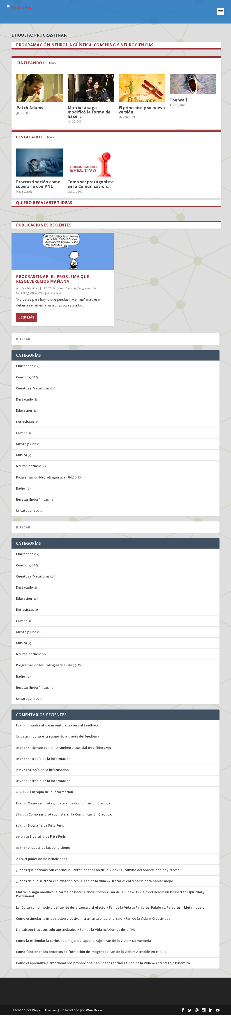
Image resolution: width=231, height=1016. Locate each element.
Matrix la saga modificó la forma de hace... (89, 112)
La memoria (141, 940)
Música (21, 455)
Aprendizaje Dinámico (172, 963)
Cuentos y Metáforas (33, 388)
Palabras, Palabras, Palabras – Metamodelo (170, 907)
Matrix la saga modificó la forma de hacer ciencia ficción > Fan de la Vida (74, 892)
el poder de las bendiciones (49, 847)
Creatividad (161, 918)
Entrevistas (25, 422)
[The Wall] (193, 84)
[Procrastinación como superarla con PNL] (39, 163)
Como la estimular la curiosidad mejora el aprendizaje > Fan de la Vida (72, 940)
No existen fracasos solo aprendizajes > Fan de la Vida (59, 929)
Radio (20, 488)
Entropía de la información (49, 759)
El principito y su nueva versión (142, 110)
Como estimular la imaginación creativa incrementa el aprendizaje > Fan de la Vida (82, 918)
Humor (21, 433)
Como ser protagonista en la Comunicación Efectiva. (69, 803)
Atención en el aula (151, 952)
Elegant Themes (44, 1010)
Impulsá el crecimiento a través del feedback (63, 725)
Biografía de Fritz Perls (46, 825)
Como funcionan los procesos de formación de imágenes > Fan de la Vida (74, 952)
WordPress (94, 1010)
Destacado (24, 399)
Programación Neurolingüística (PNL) (45, 477)
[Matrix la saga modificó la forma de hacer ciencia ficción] (91, 88)
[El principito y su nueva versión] (142, 88)
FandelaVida (29, 288)
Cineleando (25, 366)
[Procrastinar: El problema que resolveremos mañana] (63, 251)
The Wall (178, 100)
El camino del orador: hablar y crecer (150, 870)
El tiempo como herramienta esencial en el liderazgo (69, 747)
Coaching (23, 377)
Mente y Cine (26, 444)
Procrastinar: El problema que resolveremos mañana (52, 279)
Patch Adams (29, 107)
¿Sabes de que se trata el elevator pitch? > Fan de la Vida (61, 881)
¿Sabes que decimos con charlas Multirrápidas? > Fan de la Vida (66, 870)
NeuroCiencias (67, 288)
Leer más (26, 317)
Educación (24, 410)
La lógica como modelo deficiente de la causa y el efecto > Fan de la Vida (73, 907)
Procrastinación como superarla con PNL (38, 184)
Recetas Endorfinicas (32, 499)
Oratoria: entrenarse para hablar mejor (142, 881)
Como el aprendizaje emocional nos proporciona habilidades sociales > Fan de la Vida (83, 963)
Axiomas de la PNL (120, 929)
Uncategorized (27, 510)
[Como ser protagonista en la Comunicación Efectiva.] (90, 163)
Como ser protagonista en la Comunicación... (90, 184)
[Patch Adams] (39, 88)
